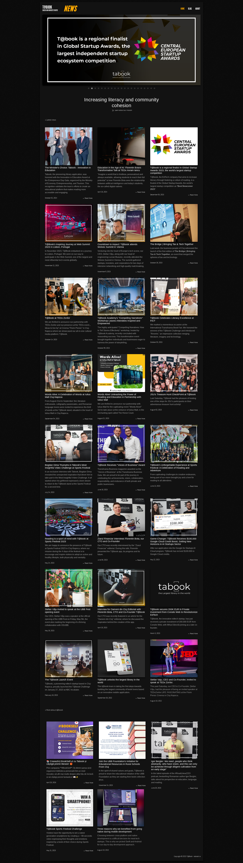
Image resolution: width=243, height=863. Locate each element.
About (197, 8)
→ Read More (87, 198)
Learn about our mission (123, 110)
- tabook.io (197, 857)
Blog (190, 8)
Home (183, 8)
